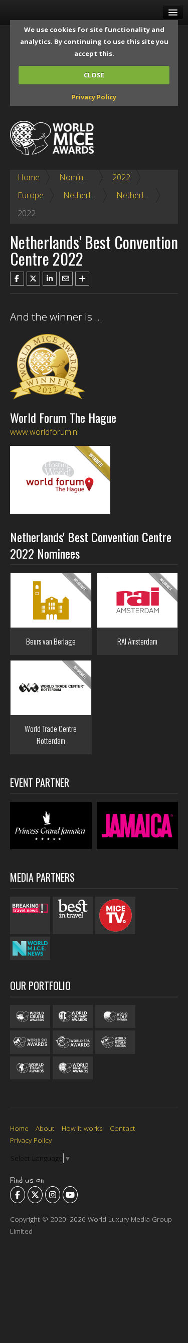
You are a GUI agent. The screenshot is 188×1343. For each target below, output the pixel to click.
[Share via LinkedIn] (49, 278)
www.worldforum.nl (44, 431)
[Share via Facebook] (17, 278)
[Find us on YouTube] (70, 1194)
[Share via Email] (66, 278)
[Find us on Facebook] (17, 1194)
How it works (82, 1128)
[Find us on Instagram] (52, 1194)
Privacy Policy (94, 96)
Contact (122, 1128)
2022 (121, 177)
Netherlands (85, 195)
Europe (31, 195)
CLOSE (94, 74)
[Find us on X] (35, 1194)
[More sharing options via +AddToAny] (82, 278)
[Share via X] (33, 278)
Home (29, 177)
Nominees (77, 177)
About (45, 1128)
